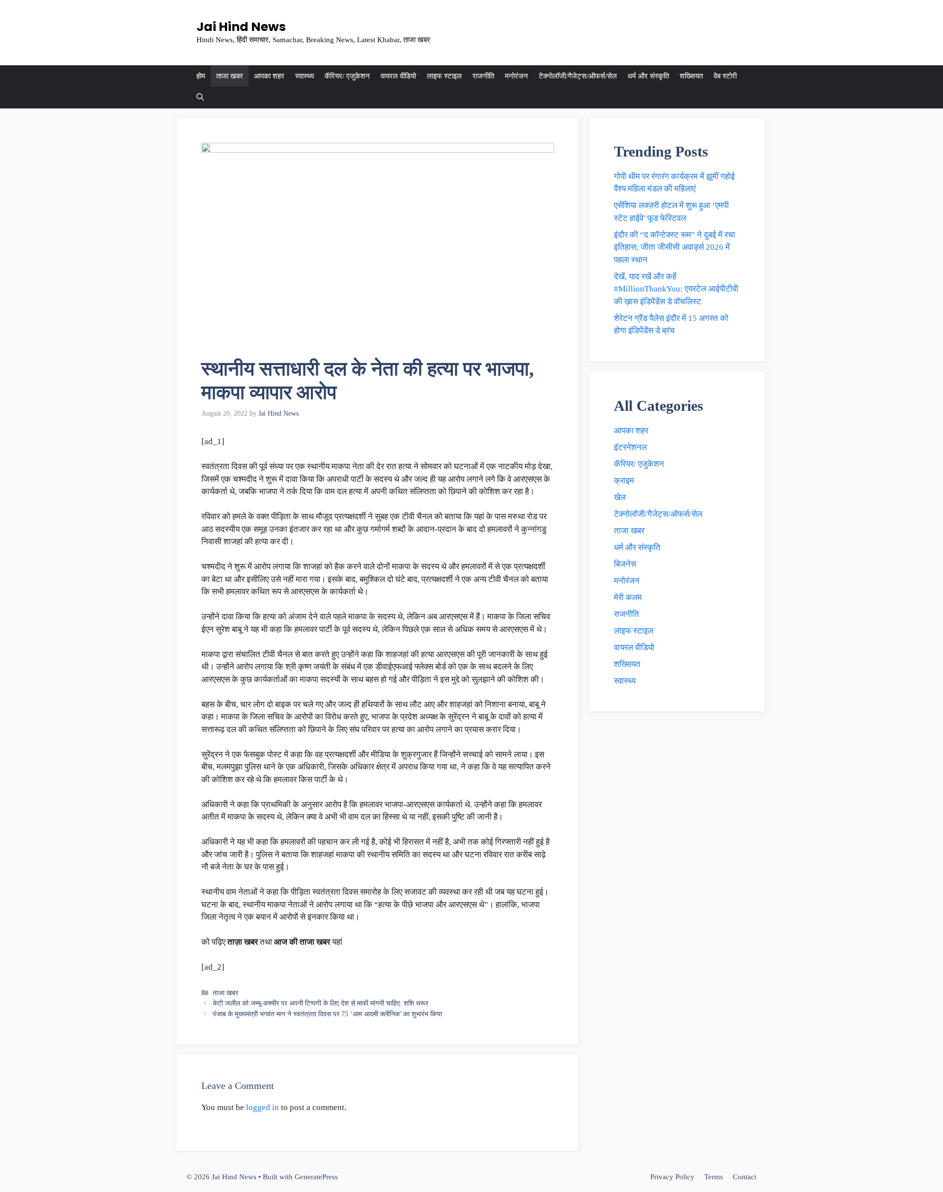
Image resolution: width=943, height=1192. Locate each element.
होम (200, 76)
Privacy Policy (672, 1177)
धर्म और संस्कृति (648, 76)
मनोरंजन (516, 76)
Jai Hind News (241, 26)
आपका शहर (269, 76)
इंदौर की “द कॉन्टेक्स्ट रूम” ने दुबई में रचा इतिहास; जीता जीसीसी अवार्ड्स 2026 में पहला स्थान (674, 247)
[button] (200, 97)
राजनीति (483, 76)
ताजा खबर (229, 76)
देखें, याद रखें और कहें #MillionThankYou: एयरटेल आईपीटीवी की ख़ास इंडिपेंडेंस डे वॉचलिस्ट (676, 289)
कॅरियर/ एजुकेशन (347, 76)
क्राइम (624, 480)
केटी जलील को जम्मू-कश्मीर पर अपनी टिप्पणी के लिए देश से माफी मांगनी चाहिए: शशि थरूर (320, 1003)
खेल (620, 497)
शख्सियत (691, 76)
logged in (262, 1107)
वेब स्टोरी (725, 76)
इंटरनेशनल (630, 447)
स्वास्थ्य (304, 76)
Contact (744, 1177)
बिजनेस (625, 564)
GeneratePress (316, 1177)
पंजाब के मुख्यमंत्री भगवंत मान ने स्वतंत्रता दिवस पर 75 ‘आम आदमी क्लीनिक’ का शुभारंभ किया (327, 1014)
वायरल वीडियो (398, 76)
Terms (713, 1177)
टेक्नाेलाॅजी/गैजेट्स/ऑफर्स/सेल (578, 76)
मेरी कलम (628, 597)
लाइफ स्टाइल (444, 76)
